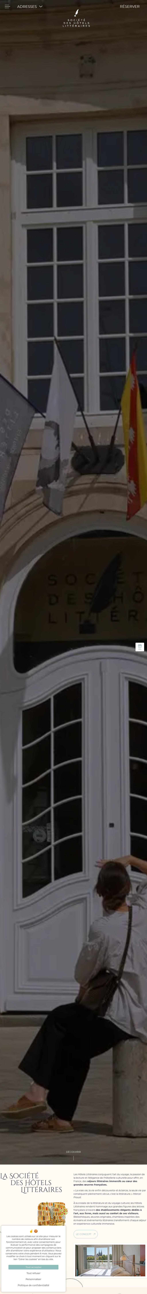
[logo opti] (76, 6)
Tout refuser (33, 1273)
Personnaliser (33, 1279)
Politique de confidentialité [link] (33, 1285)
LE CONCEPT (83, 1234)
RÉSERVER (130, 6)
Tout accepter (33, 1267)
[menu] (7, 6)
